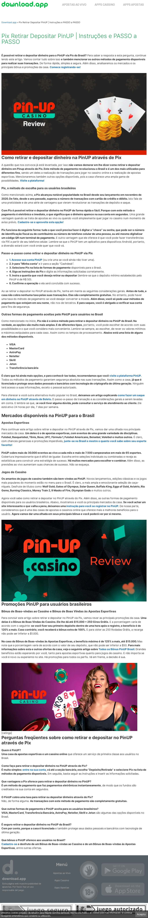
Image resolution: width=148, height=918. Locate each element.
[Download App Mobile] (25, 4)
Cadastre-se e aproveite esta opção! (41, 222)
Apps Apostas (133, 4)
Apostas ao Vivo (74, 4)
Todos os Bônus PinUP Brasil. (117, 649)
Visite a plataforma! (32, 180)
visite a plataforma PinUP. (125, 375)
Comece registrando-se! (65, 67)
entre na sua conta (34, 769)
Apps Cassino (105, 4)
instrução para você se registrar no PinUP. (92, 506)
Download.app (8, 22)
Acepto (141, 914)
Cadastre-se (9, 844)
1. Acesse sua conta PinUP (25, 259)
